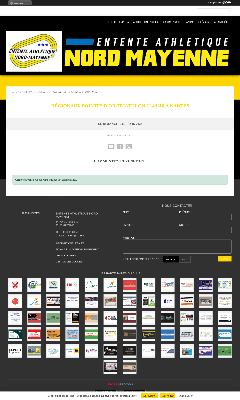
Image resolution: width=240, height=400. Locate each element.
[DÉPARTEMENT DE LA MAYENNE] (15, 301)
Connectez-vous (23, 179)
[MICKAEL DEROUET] (53, 301)
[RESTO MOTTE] (53, 351)
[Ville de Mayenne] (34, 301)
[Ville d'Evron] (91, 285)
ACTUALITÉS (134, 22)
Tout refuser (167, 395)
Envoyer (225, 258)
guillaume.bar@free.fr (71, 235)
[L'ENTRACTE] (129, 285)
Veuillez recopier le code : (142, 259)
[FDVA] (225, 285)
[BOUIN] (110, 351)
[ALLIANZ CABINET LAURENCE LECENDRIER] (72, 301)
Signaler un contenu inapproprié (77, 249)
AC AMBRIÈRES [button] (222, 22)
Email (128, 225)
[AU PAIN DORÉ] (91, 318)
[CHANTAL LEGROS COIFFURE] (129, 367)
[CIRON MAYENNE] (187, 285)
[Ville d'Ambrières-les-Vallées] (15, 285)
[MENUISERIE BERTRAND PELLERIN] (110, 334)
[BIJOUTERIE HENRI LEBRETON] (110, 301)
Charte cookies (66, 255)
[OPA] (129, 334)
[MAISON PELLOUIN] (225, 318)
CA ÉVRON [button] (203, 22)
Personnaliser (185, 395)
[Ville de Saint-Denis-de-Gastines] (53, 285)
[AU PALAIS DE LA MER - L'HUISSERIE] (129, 301)
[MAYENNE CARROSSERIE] (168, 318)
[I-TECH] (129, 351)
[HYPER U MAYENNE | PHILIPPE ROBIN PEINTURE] (72, 318)
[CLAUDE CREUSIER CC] (110, 318)
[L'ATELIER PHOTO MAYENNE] (187, 334)
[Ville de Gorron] (34, 285)
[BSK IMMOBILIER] (168, 334)
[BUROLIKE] (72, 351)
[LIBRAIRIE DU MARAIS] (129, 318)
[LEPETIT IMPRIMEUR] (15, 351)
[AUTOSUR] (206, 351)
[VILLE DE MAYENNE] (110, 285)
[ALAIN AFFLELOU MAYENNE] (206, 301)
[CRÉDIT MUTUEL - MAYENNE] (91, 301)
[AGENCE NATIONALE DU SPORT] (91, 351)
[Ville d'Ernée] (72, 285)
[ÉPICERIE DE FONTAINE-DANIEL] (225, 351)
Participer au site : (215, 2)
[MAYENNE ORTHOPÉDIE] (72, 334)
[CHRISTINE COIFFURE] (149, 318)
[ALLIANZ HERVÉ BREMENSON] (15, 318)
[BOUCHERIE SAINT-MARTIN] (168, 285)
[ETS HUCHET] (225, 334)
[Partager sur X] (129, 146)
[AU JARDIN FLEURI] (225, 301)
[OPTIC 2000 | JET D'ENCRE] (149, 301)
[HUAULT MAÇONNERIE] (149, 285)
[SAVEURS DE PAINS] (149, 334)
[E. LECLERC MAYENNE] (206, 318)
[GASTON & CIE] (53, 318)
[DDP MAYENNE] (110, 367)
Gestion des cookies (69, 261)
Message (130, 237)
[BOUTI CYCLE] (34, 351)
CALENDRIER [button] (151, 22)
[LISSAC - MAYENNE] (34, 334)
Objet (184, 225)
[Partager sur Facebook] (120, 146)
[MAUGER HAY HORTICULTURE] (149, 351)
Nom (127, 212)
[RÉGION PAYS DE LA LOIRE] (168, 301)
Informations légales (70, 243)
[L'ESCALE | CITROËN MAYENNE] (187, 318)
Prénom (185, 212)
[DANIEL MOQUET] (91, 334)
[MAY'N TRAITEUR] (53, 334)
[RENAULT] (34, 318)
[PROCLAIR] (187, 351)
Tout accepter (149, 395)
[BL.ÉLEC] (187, 301)
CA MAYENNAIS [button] (171, 22)
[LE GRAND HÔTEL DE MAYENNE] (15, 334)
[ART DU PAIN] (206, 285)
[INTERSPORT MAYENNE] (168, 351)
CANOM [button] (189, 22)
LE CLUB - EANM (115, 22)
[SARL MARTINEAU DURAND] (206, 334)
